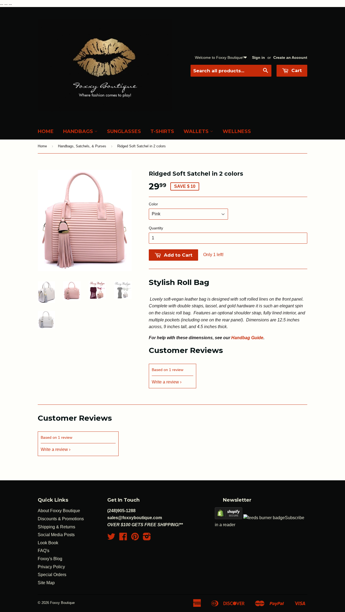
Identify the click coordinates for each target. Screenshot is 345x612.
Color (153, 204)
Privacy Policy (51, 567)
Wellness (237, 131)
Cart (296, 70)
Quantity (156, 228)
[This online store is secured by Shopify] (228, 517)
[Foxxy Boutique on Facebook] (123, 538)
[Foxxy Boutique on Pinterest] (135, 538)
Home (46, 131)
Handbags (78, 131)
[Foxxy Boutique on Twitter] (111, 538)
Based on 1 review (167, 370)
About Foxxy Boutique (59, 510)
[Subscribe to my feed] (264, 517)
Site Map (46, 582)
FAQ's (43, 550)
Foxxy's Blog (50, 558)
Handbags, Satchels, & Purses (82, 146)
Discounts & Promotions (61, 518)
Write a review (165, 382)
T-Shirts (162, 131)
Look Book (48, 542)
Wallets (197, 131)
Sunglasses (124, 131)
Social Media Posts (56, 534)
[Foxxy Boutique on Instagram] (147, 538)
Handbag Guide (247, 337)
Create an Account (290, 58)
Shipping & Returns (56, 527)
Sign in (258, 58)
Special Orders (52, 574)
